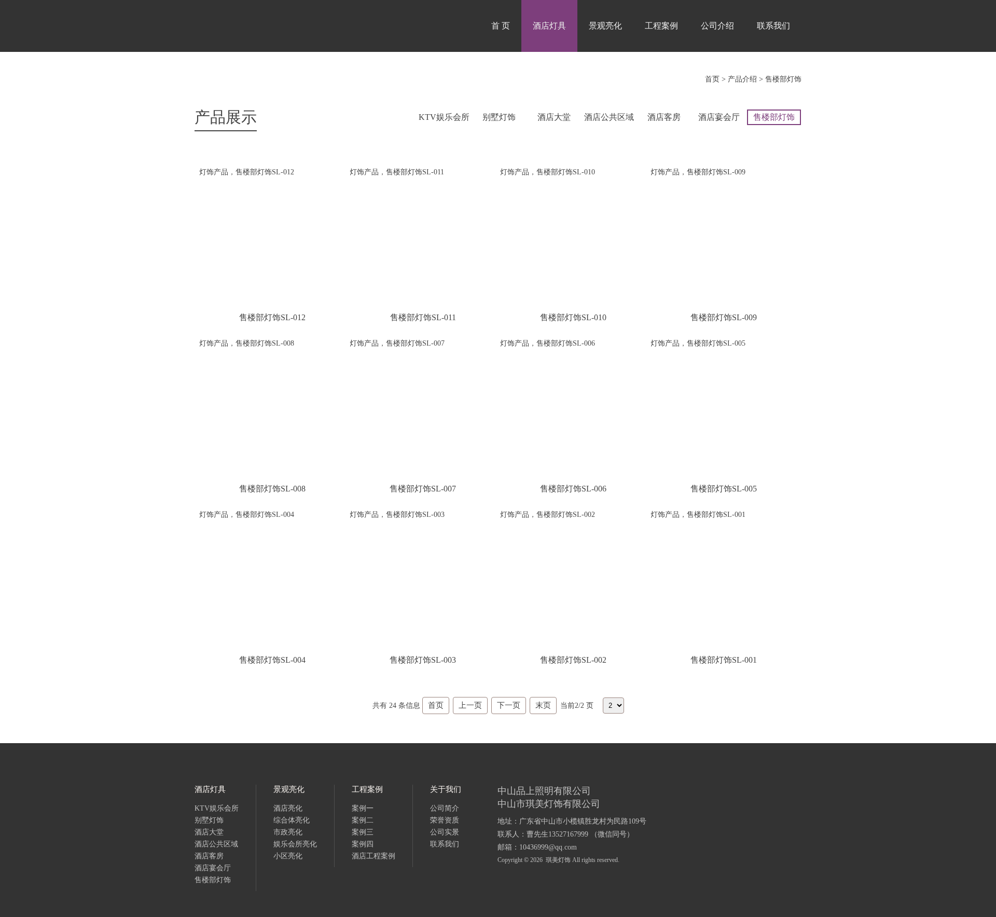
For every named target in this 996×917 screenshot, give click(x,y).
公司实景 (444, 832)
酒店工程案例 (373, 856)
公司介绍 (717, 26)
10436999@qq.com (548, 847)
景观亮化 (605, 26)
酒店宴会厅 (719, 117)
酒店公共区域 (609, 117)
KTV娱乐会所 (444, 117)
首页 (712, 79)
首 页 (500, 26)
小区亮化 (287, 856)
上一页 (470, 705)
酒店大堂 (554, 117)
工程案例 (661, 26)
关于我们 (445, 789)
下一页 (508, 705)
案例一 (363, 808)
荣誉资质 (444, 820)
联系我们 (773, 26)
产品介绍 (742, 79)
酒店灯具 (549, 26)
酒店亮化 (287, 808)
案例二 (363, 820)
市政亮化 (287, 832)
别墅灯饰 (499, 117)
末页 (543, 705)
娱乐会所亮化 (295, 844)
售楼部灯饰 (783, 79)
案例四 (363, 844)
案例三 (363, 832)
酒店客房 (664, 117)
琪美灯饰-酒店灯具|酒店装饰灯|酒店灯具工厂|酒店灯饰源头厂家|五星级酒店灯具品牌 (278, 26)
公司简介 (444, 808)
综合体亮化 (291, 820)
